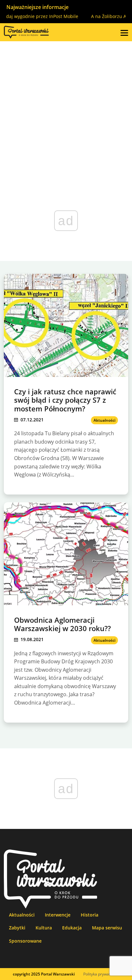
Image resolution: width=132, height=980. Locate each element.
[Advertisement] (66, 110)
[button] (124, 32)
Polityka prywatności (101, 974)
